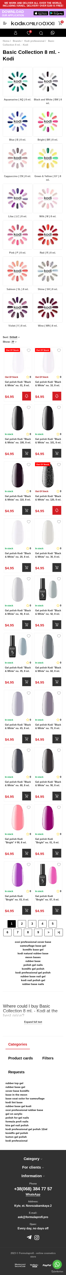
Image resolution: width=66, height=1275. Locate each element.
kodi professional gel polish (33, 972)
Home (6, 41)
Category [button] (32, 1159)
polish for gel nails (17, 1117)
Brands (17, 41)
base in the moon (16, 1094)
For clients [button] (32, 1167)
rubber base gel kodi (18, 1106)
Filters (48, 1058)
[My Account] (16, 33)
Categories (17, 1044)
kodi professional (16, 1140)
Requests (16, 1072)
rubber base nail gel (33, 976)
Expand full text (33, 1022)
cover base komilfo (17, 1090)
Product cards (20, 1058)
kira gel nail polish (17, 1125)
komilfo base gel (33, 949)
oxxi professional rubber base (24, 1110)
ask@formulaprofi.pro (33, 1217)
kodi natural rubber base (33, 953)
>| (59, 932)
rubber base (33, 961)
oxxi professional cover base (33, 941)
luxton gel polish (16, 1136)
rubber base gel (15, 1087)
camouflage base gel (33, 945)
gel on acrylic (14, 1113)
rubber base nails (33, 984)
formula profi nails (17, 1121)
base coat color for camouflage (25, 1098)
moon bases (33, 957)
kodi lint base (14, 1102)
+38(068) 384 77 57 (33, 1188)
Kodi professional (34, 41)
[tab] (33, 1159)
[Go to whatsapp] (57, 1264)
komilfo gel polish (33, 968)
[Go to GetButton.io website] (57, 1271)
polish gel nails (33, 964)
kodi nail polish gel (33, 980)
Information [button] (32, 1176)
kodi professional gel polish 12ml (26, 1129)
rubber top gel (14, 1083)
